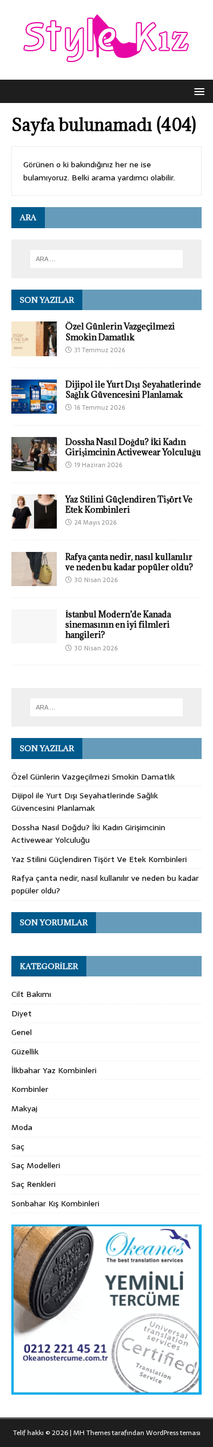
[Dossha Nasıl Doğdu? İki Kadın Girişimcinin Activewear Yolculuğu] (34, 464)
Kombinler (29, 1089)
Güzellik (25, 1051)
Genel (21, 1032)
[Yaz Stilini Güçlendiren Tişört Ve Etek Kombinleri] (34, 522)
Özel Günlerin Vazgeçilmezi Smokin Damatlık (120, 331)
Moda (21, 1127)
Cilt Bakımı (31, 994)
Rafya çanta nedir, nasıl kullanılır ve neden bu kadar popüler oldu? (129, 561)
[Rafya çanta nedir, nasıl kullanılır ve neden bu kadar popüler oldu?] (34, 580)
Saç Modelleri (35, 1165)
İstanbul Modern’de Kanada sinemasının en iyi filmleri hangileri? (118, 624)
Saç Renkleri (33, 1184)
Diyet (21, 1013)
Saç (17, 1146)
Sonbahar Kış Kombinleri (55, 1203)
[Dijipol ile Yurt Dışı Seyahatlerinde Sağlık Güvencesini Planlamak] (34, 407)
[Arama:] (107, 259)
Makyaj (24, 1108)
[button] (197, 91)
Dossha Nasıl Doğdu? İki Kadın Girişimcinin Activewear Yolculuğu (133, 446)
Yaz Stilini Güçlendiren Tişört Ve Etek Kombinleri (129, 504)
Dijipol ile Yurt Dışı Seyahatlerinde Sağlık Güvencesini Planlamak (133, 389)
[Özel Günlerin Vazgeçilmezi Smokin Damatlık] (34, 349)
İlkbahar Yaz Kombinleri (54, 1070)
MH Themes (91, 1432)
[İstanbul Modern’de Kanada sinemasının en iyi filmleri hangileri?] (34, 637)
